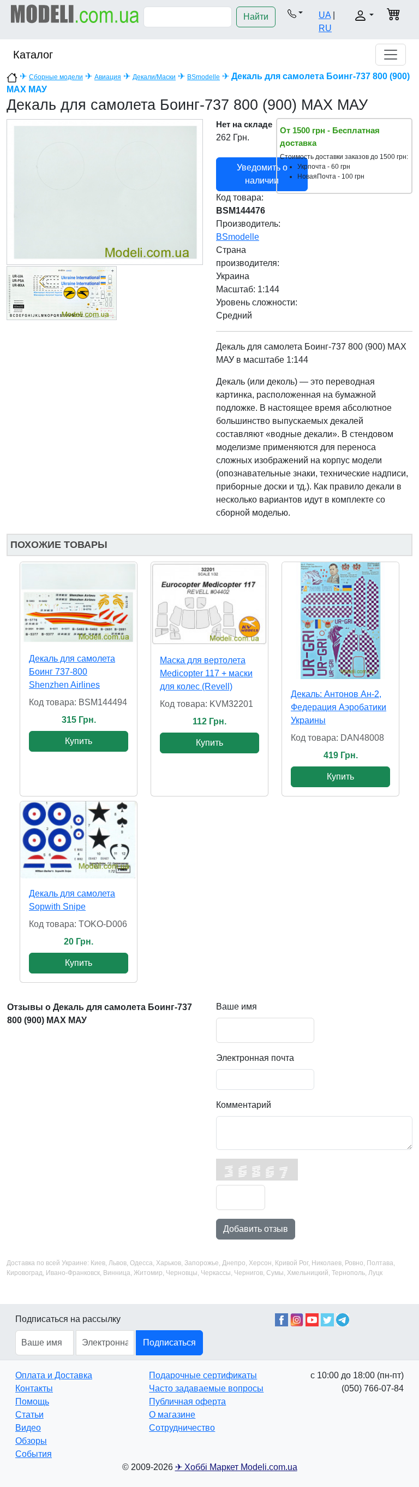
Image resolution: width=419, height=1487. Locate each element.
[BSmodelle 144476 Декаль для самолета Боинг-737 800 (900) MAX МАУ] (105, 191)
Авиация (107, 77)
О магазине (172, 1414)
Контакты (34, 1388)
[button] (295, 13)
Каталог (33, 55)
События (33, 1454)
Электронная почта (255, 1058)
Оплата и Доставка (53, 1375)
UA (325, 15)
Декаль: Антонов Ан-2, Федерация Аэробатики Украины (338, 707)
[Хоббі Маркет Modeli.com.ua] (75, 13)
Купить (78, 741)
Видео (28, 1427)
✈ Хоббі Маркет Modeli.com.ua (236, 1467)
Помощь (32, 1401)
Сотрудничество (182, 1427)
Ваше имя (236, 1006)
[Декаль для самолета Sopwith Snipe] (78, 839)
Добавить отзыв (255, 1229)
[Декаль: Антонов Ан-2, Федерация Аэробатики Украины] (340, 620)
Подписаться (169, 1342)
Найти (255, 16)
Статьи (29, 1414)
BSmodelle (203, 77)
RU (325, 28)
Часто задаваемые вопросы (206, 1388)
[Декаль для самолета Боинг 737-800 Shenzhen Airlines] (78, 603)
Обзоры (31, 1440)
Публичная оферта (187, 1401)
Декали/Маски (154, 77)
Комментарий (243, 1105)
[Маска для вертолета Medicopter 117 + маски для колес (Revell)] (209, 603)
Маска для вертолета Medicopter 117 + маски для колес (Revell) (206, 673)
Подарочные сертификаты (203, 1375)
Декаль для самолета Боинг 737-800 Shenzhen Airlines (72, 671)
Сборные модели (56, 77)
